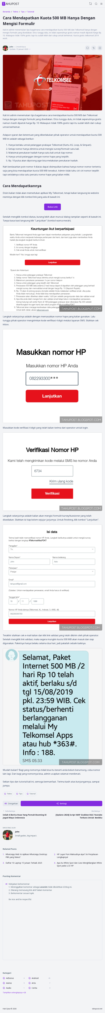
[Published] (30, 49)
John (17, 831)
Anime (9, 983)
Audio (8, 988)
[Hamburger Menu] (101, 3)
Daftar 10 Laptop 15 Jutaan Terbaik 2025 (24, 863)
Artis (34, 983)
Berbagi (63, 803)
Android (35, 978)
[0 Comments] (87, 48)
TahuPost (11, 4)
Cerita (34, 988)
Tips (20, 794)
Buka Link (53, 206)
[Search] (96, 3)
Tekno (9, 794)
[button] (11, 803)
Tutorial (32, 794)
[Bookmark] (100, 48)
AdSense (10, 978)
